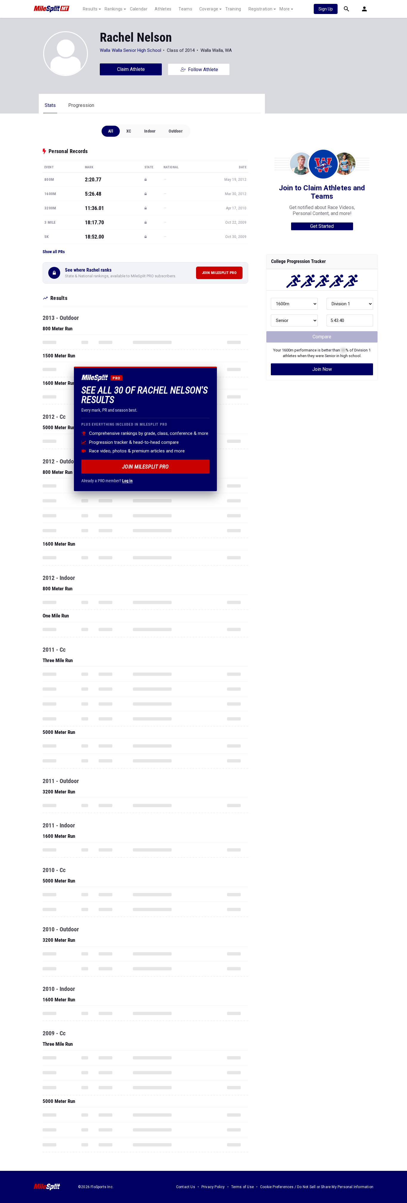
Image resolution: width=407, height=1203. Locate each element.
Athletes (163, 9)
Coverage (208, 9)
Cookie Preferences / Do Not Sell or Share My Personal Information (316, 1187)
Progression (81, 105)
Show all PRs (54, 251)
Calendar (138, 9)
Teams (185, 9)
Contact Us (185, 1187)
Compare (322, 337)
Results (90, 9)
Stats (50, 105)
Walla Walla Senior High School (130, 50)
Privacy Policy (213, 1187)
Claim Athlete (131, 69)
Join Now (322, 369)
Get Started (322, 226)
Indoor (150, 131)
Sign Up (326, 9)
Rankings (113, 9)
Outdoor (175, 131)
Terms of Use (242, 1187)
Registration (260, 9)
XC (128, 131)
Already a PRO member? (107, 480)
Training (233, 9)
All (110, 131)
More (284, 9)
